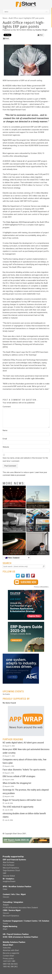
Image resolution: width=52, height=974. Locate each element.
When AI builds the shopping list (17, 783)
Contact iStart (8, 956)
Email (7, 38)
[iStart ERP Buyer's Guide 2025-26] (26, 637)
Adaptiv (6, 905)
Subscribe (7, 948)
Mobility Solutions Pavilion (14, 942)
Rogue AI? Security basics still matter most (22, 800)
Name (5, 430)
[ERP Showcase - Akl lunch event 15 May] (26, 605)
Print (41, 35)
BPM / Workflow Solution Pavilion (17, 886)
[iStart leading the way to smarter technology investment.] (26, 5)
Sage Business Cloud (11, 870)
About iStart (8, 945)
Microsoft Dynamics (11, 868)
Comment (7, 407)
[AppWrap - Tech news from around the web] (26, 721)
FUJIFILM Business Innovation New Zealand (20, 907)
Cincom (6, 897)
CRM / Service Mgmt (11, 910)
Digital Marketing (10, 926)
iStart (5, 929)
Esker (5, 889)
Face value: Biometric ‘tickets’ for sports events (24, 769)
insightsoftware (9, 881)
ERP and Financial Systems (14, 860)
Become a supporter (11, 953)
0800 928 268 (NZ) (10, 964)
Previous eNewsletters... (41, 587)
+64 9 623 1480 (9, 961)
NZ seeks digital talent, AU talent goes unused (23, 742)
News (5, 18)
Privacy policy (8, 958)
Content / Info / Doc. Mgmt (14, 894)
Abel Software (8, 862)
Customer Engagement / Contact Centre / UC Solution (26, 921)
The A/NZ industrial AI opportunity (18, 806)
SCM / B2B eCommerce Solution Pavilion (20, 937)
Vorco (5, 923)
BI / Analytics (8, 879)
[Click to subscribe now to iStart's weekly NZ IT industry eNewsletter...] (26, 582)
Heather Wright (41, 30)
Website (6, 447)
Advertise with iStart (11, 950)
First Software (8, 865)
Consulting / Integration (13, 902)
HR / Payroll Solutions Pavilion (16, 934)
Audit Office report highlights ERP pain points (26, 18)
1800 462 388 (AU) (10, 966)
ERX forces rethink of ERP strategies (19, 776)
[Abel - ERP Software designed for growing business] (21, 655)
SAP (4, 873)
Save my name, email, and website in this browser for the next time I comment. (25, 459)
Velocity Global (9, 876)
